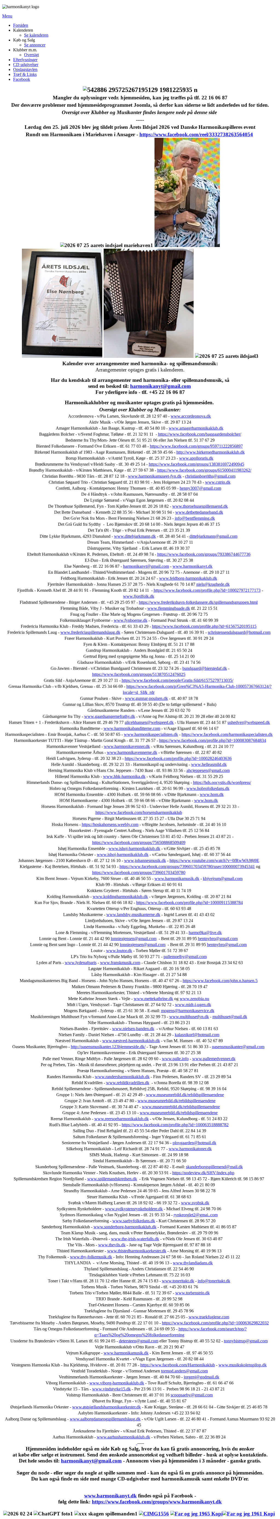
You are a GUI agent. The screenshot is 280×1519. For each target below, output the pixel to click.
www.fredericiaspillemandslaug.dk (90, 632)
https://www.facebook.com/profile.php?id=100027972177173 (207, 590)
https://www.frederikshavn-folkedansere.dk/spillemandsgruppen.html (198, 602)
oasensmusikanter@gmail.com (238, 1046)
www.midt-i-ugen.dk (193, 1004)
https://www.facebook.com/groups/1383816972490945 (196, 464)
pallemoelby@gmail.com (185, 956)
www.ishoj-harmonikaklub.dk (134, 848)
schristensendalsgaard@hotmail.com (239, 632)
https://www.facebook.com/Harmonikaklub (177, 1365)
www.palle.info (175, 1058)
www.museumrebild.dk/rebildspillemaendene (185, 1094)
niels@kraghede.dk (213, 584)
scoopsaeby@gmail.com (192, 1395)
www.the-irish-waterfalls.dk (135, 1238)
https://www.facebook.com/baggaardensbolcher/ (199, 434)
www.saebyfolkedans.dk (133, 1220)
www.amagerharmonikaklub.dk (196, 428)
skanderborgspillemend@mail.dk (214, 1166)
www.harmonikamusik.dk (176, 878)
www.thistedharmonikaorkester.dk (136, 1251)
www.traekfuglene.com (209, 1317)
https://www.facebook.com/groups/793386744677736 (203, 554)
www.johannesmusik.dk (145, 860)
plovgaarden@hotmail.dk (194, 1142)
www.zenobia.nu (194, 998)
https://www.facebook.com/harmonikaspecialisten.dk (227, 734)
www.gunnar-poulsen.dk (146, 698)
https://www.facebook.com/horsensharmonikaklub (138, 812)
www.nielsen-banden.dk (133, 1028)
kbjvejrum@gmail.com (223, 878)
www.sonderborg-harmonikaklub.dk (125, 1226)
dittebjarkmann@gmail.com (213, 536)
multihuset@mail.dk (229, 1016)
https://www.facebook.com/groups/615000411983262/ (204, 470)
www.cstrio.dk (218, 482)
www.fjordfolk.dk (138, 596)
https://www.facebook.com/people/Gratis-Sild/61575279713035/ (177, 680)
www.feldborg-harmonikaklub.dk (188, 578)
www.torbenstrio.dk (192, 1293)
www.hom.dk (212, 794)
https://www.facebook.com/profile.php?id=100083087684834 (212, 740)
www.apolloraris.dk (196, 458)
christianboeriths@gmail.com (210, 476)
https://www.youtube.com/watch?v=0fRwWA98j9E (214, 860)
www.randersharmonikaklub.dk (122, 1076)
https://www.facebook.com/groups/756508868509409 (138, 842)
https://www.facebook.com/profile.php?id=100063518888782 (175, 1124)
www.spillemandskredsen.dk (112, 1178)
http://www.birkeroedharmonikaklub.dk (210, 452)
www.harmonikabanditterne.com (132, 728)
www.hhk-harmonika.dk (124, 776)
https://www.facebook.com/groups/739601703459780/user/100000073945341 (187, 866)
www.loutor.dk (119, 950)
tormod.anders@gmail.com (184, 1371)
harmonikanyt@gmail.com (160, 386)
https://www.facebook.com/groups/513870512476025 (138, 674)
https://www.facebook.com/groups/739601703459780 (138, 872)
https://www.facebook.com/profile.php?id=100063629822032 (215, 1323)
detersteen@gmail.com (138, 1341)
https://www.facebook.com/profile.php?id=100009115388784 (189, 902)
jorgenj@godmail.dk (201, 1377)
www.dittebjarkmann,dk (135, 536)
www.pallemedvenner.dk (213, 1058)
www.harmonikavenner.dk (127, 746)
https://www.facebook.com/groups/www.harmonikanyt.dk (157, 1502)
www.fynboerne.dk (130, 620)
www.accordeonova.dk (191, 416)
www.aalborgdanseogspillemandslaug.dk (105, 1419)
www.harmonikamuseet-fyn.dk (155, 476)
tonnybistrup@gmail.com (246, 1341)
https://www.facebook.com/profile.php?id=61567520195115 (204, 626)
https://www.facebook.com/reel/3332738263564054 (196, 134)
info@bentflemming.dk (195, 518)
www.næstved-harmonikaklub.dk (131, 1040)
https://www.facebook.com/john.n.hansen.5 (220, 980)
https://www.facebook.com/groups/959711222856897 (196, 446)
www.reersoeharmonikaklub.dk (121, 1118)
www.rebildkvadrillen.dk (127, 1082)
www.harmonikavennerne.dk (132, 752)
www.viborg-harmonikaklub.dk (116, 1383)
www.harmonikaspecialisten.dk (151, 734)
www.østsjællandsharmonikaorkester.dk (106, 1407)
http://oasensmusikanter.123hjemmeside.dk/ (108, 1046)
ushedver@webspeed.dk (249, 722)
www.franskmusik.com (120, 962)
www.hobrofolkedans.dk (207, 788)
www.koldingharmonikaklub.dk (120, 896)
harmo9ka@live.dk (205, 932)
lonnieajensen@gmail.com (133, 938)
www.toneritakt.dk (178, 1281)
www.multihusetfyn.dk (189, 1016)
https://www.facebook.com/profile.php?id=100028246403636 (178, 758)
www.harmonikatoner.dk (190, 1148)
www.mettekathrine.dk (153, 998)
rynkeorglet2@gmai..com (196, 1214)
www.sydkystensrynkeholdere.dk (134, 1208)
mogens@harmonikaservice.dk (187, 1010)
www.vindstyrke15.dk (111, 1389)
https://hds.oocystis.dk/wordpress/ (222, 782)
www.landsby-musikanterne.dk (133, 914)
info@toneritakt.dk (214, 1281)
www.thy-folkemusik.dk (91, 1257)
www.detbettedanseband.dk (199, 512)
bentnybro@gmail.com (218, 938)
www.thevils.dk (112, 1244)
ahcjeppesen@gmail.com (208, 770)
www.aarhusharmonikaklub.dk (123, 1437)
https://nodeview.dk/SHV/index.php (203, 1172)
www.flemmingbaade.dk (168, 608)
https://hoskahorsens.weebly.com (110, 824)
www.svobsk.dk (195, 1202)
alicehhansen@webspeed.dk (149, 722)
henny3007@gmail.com (200, 488)
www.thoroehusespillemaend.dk (200, 506)
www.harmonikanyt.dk (192, 566)
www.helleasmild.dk (209, 764)
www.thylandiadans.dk (193, 1263)
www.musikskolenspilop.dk (242, 1365)
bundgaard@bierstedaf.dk (204, 668)
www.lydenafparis (81, 962)
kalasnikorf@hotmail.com (197, 1034)
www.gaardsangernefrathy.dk (109, 716)
